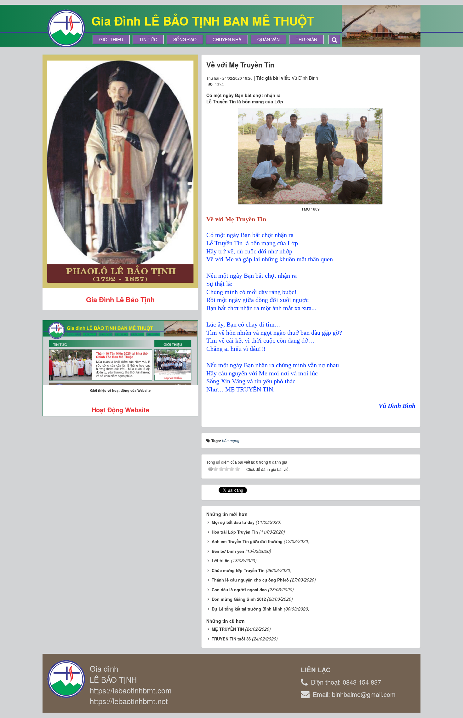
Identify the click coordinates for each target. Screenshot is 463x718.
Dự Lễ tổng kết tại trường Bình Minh (247, 609)
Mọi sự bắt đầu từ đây (233, 522)
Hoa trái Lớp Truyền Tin (235, 532)
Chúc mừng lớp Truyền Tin (238, 570)
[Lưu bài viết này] (410, 78)
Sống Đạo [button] (185, 39)
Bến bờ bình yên (228, 551)
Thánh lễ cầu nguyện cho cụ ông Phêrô (250, 580)
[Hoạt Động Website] (120, 353)
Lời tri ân (221, 561)
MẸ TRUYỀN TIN (228, 629)
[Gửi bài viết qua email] (388, 78)
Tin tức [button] (148, 39)
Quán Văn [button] (268, 39)
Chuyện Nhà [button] (227, 39)
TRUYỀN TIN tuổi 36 (231, 639)
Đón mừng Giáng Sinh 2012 (239, 599)
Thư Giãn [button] (306, 39)
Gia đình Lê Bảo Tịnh (120, 299)
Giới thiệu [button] (111, 39)
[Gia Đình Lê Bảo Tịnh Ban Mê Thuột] (66, 28)
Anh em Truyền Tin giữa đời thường (247, 541)
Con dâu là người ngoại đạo (239, 590)
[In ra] (399, 78)
